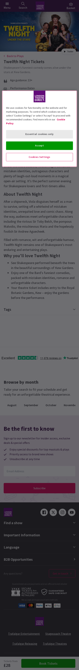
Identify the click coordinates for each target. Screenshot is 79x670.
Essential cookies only (39, 134)
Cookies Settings (39, 157)
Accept (39, 145)
